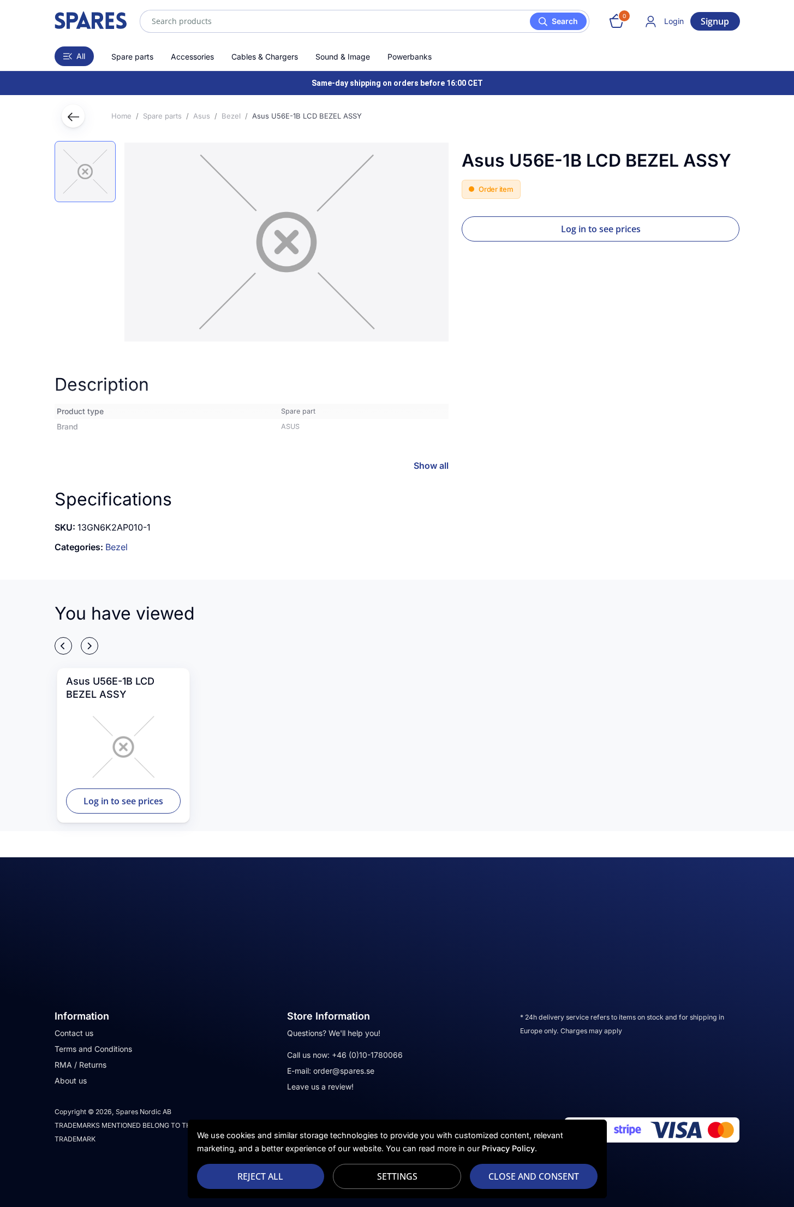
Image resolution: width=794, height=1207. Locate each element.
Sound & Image (342, 56)
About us (71, 1080)
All (80, 56)
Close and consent (533, 1176)
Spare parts (132, 56)
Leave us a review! (320, 1086)
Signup (715, 21)
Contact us (74, 1033)
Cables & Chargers (264, 56)
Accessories (192, 56)
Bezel (116, 546)
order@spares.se (343, 1070)
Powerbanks (409, 56)
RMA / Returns (80, 1064)
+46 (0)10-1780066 (367, 1054)
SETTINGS (397, 1176)
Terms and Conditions (93, 1048)
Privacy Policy (508, 1148)
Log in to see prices (601, 229)
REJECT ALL (260, 1176)
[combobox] (364, 21)
